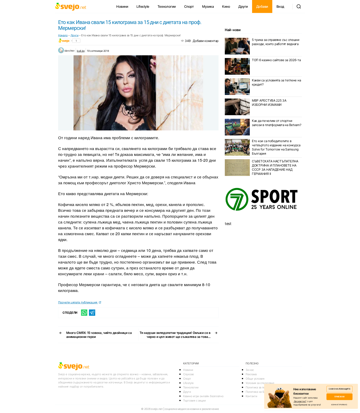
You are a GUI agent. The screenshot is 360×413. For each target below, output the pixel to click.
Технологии (167, 6)
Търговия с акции (194, 400)
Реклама (251, 374)
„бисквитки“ (299, 401)
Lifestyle (142, 6)
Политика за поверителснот (264, 387)
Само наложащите (339, 389)
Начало (63, 35)
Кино (226, 6)
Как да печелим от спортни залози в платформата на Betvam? (276, 123)
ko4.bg (81, 50)
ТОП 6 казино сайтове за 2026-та (276, 60)
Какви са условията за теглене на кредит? (276, 82)
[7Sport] (263, 199)
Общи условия (255, 378)
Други (243, 6)
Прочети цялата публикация (78, 302)
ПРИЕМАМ (339, 396)
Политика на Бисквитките (262, 391)
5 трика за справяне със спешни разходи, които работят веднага (275, 42)
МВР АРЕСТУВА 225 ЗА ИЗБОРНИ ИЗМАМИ (269, 103)
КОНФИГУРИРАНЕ (339, 405)
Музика (208, 6)
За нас (250, 369)
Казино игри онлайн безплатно (203, 396)
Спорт (189, 6)
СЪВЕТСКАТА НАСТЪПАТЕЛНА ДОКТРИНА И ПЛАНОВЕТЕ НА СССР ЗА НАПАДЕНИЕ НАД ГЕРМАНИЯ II (275, 167)
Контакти (251, 396)
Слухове (188, 374)
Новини (122, 6)
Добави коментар (206, 41)
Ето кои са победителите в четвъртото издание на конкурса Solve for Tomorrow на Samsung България (276, 147)
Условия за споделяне (260, 383)
